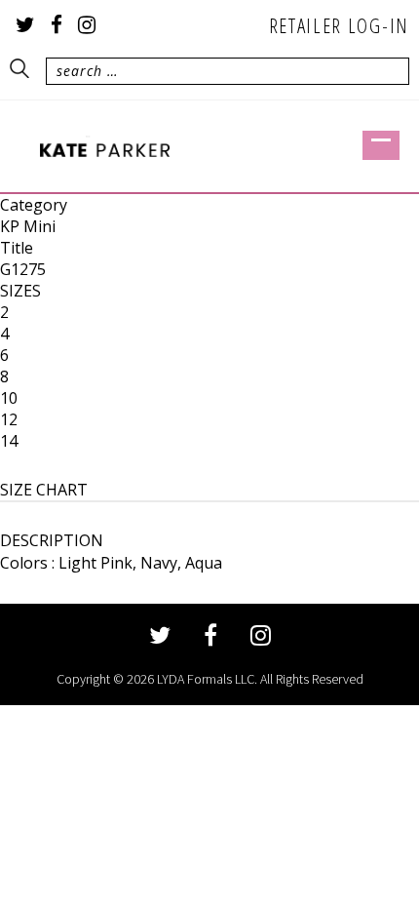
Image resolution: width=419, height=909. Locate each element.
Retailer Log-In (339, 25)
